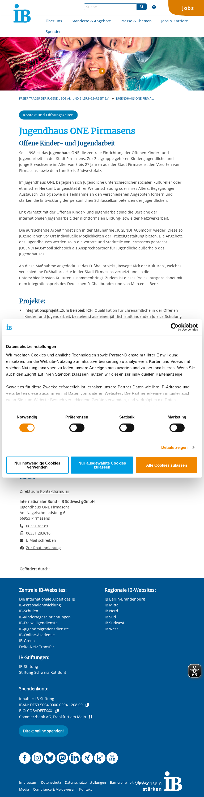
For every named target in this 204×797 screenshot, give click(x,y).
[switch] (76, 428)
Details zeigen (174, 447)
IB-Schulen (28, 610)
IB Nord (111, 610)
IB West (111, 628)
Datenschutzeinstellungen (85, 782)
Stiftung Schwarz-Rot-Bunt (42, 672)
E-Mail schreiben (41, 540)
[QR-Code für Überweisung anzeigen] (90, 717)
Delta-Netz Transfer (36, 646)
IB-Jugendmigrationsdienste (44, 628)
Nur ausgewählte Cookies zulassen (102, 465)
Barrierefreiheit (122, 782)
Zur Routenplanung (43, 547)
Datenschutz (51, 782)
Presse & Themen (136, 20)
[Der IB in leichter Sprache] (154, 7)
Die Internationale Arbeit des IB (47, 599)
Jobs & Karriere (174, 20)
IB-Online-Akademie (37, 634)
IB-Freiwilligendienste (38, 622)
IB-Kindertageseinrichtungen (45, 616)
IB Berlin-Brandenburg (125, 599)
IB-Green (27, 640)
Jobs (188, 8)
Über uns (54, 20)
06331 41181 (37, 525)
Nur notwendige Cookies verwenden (37, 465)
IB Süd (110, 616)
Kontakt (85, 789)
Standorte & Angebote (91, 20)
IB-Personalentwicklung (40, 604)
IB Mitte (111, 604)
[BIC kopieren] (57, 711)
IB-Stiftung (28, 666)
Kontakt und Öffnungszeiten (48, 114)
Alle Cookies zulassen (166, 465)
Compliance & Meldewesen (54, 789)
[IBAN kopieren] (87, 705)
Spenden (54, 31)
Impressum (28, 782)
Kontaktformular (54, 491)
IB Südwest (114, 622)
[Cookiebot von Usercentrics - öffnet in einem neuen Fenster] (174, 327)
